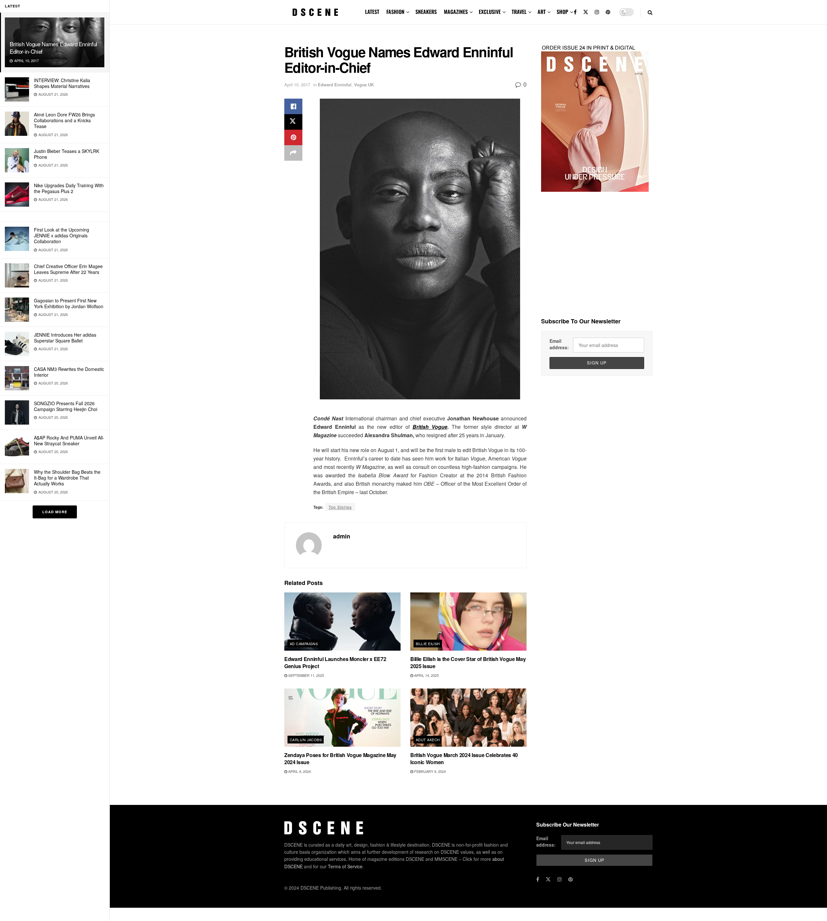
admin (341, 536)
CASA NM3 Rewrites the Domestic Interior (69, 372)
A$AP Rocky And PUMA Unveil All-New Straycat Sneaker (69, 440)
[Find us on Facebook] (575, 12)
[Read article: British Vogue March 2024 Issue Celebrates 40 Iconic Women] (468, 717)
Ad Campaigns (304, 643)
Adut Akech (428, 739)
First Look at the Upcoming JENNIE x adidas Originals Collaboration (61, 235)
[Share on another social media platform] (293, 153)
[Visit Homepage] (315, 12)
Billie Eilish (428, 643)
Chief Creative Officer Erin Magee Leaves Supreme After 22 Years (68, 269)
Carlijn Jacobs (306, 739)
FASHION (395, 12)
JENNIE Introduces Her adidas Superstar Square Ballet (65, 337)
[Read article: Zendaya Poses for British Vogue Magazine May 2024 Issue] (342, 717)
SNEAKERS (426, 12)
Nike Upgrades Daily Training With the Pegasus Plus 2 (69, 188)
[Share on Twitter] (293, 122)
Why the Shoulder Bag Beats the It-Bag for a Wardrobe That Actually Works (67, 478)
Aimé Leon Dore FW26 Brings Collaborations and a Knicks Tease (64, 120)
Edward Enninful (334, 84)
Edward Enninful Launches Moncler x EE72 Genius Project (335, 662)
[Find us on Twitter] (585, 12)
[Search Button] (650, 12)
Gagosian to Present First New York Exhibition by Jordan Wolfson (68, 303)
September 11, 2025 (305, 675)
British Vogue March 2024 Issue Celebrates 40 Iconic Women (464, 758)
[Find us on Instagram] (597, 12)
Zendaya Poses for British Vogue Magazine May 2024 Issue (340, 758)
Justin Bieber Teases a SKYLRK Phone (66, 154)
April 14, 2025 (426, 675)
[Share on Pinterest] (293, 137)
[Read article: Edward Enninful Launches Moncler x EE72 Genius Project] (342, 621)
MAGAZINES (456, 12)
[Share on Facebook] (293, 106)
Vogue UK (364, 84)
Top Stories (340, 507)
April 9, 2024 (299, 771)
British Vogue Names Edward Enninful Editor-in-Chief (53, 47)
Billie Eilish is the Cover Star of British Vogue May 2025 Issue (468, 662)
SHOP (562, 12)
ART (542, 12)
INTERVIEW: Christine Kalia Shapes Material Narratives (62, 83)
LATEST (372, 12)
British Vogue (430, 426)
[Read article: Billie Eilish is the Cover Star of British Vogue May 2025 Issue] (468, 621)
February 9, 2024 (429, 771)
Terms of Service (345, 866)
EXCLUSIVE (490, 12)
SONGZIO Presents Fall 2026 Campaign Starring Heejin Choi (65, 406)
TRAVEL (519, 12)
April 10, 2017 (297, 84)
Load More (54, 511)
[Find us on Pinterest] (608, 12)
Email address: (559, 344)
